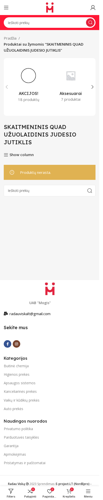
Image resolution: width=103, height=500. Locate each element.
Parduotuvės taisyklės (21, 437)
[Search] (90, 22)
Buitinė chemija (16, 365)
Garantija (11, 445)
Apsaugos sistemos (20, 383)
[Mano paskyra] (93, 8)
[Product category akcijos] (28, 84)
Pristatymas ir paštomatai (25, 462)
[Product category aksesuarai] (71, 84)
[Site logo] (50, 7)
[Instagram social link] (16, 344)
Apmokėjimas (15, 454)
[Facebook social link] (7, 344)
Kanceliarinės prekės (20, 391)
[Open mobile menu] (6, 8)
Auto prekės (13, 408)
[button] (7, 87)
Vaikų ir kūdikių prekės (22, 400)
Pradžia (10, 38)
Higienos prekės (17, 374)
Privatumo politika (18, 428)
